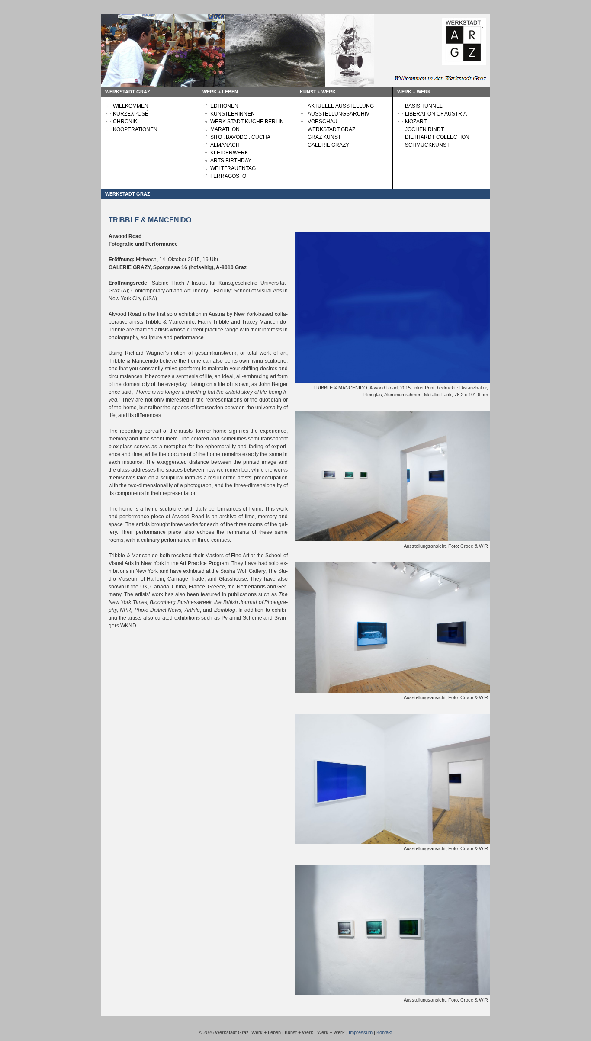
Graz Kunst (324, 137)
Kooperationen (135, 129)
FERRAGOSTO (228, 176)
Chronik (125, 122)
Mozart (416, 122)
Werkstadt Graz (331, 129)
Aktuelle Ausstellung (341, 106)
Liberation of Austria (436, 114)
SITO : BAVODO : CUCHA (240, 137)
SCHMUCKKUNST (427, 145)
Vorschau (322, 122)
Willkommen (130, 106)
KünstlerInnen (232, 114)
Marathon (225, 129)
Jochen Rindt (424, 129)
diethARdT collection (437, 137)
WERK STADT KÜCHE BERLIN (247, 122)
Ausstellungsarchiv (338, 114)
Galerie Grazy (328, 145)
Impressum (361, 1032)
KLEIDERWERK (229, 153)
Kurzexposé (130, 114)
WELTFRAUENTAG (233, 168)
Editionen (224, 106)
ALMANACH (225, 145)
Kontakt (384, 1032)
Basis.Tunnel (424, 106)
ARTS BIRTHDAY (230, 160)
